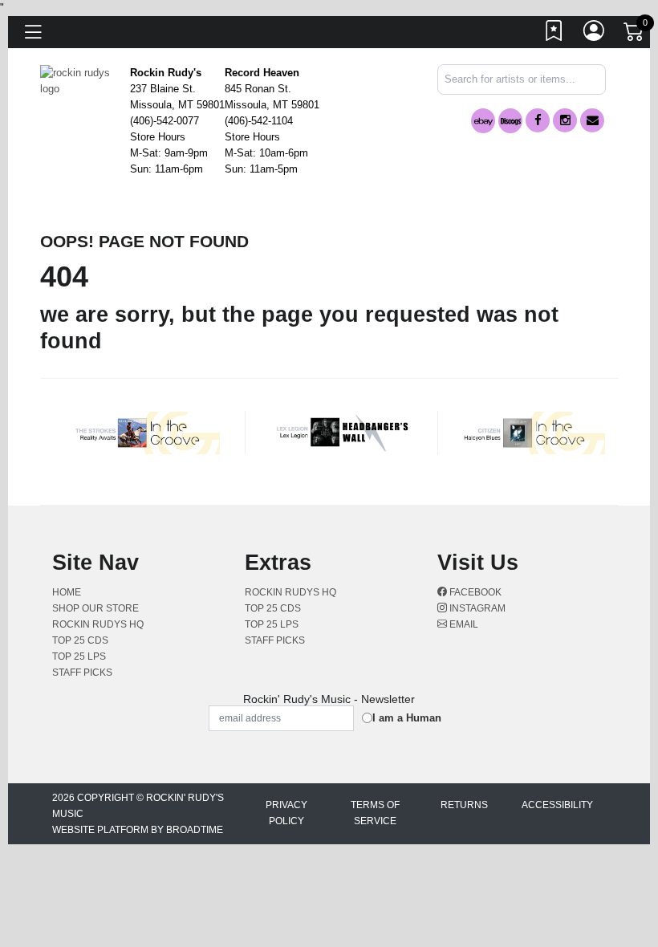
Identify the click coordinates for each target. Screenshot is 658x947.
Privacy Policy (286, 813)
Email (462, 624)
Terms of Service (375, 813)
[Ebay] (483, 121)
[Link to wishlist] (554, 34)
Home (66, 592)
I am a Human (406, 718)
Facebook (474, 592)
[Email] (592, 120)
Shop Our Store (95, 608)
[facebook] (537, 120)
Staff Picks (82, 672)
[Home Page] (79, 80)
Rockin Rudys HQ (98, 624)
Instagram (476, 608)
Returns (464, 805)
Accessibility (557, 805)
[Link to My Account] (594, 34)
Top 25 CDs (80, 640)
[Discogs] (510, 121)
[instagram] (565, 120)
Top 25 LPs (79, 656)
